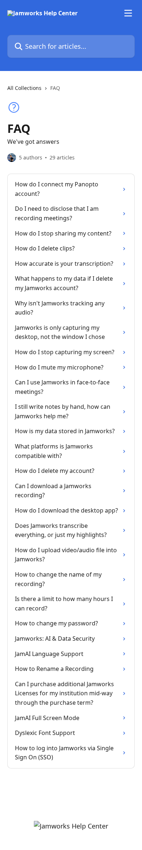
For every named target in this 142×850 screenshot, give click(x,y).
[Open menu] (128, 13)
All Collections (24, 87)
